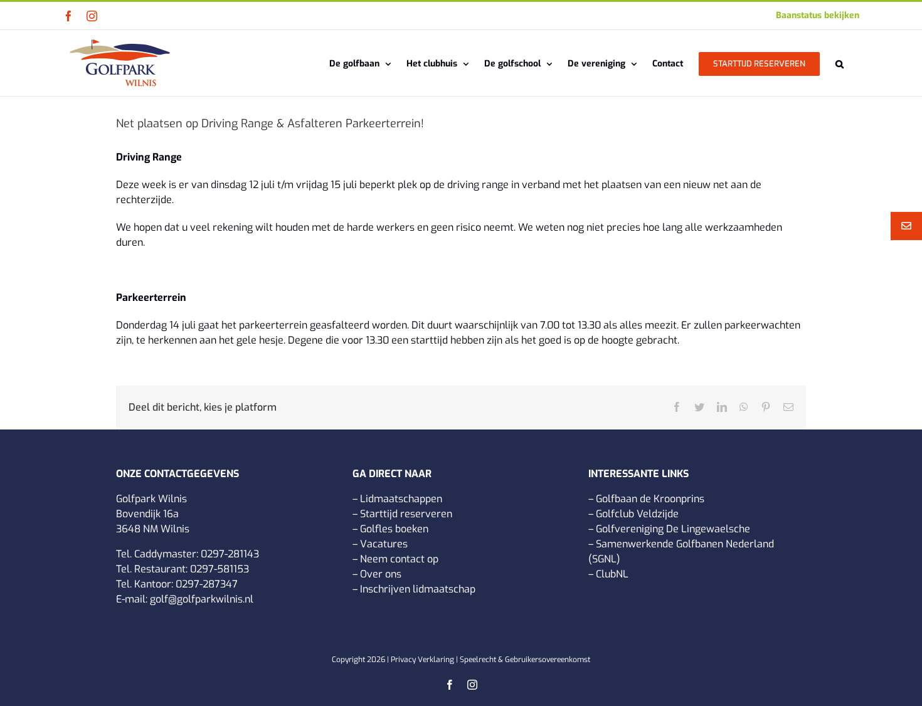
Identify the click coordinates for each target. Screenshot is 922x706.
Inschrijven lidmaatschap (417, 589)
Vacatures (384, 544)
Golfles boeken (394, 528)
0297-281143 (230, 554)
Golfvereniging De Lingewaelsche (673, 528)
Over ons (380, 574)
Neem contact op (399, 559)
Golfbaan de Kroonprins (650, 498)
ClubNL (612, 574)
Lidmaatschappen (401, 498)
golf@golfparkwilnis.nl (201, 599)
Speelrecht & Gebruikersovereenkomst (525, 660)
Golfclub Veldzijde (637, 513)
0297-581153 (219, 569)
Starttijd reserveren (406, 513)
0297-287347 (207, 584)
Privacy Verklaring (422, 660)
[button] (839, 63)
